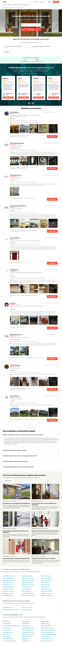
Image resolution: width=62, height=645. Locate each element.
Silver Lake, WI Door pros (27, 582)
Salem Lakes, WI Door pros (28, 595)
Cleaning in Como (26, 623)
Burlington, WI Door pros (8, 586)
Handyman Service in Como (28, 634)
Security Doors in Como (27, 607)
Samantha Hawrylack (37, 528)
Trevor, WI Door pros (45, 584)
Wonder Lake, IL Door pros (28, 578)
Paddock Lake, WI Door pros (28, 593)
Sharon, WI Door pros (26, 591)
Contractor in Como (45, 636)
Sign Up (56, 1)
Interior (4, 4)
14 (36, 425)
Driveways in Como (26, 641)
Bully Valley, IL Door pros (27, 580)
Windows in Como (26, 621)
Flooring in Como (25, 625)
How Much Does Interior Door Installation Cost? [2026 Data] (44, 504)
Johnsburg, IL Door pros (46, 595)
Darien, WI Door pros (45, 582)
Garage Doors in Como (27, 609)
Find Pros (31, 29)
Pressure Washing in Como (47, 632)
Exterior (8, 4)
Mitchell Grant (6, 528)
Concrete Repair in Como (8, 638)
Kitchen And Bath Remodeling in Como (11, 625)
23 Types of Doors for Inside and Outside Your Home (45, 531)
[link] (4, 94)
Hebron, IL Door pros (7, 584)
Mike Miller (34, 501)
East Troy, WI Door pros (46, 580)
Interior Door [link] (11, 7)
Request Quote (52, 136)
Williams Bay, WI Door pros (9, 580)
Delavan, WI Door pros (27, 586)
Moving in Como (25, 638)
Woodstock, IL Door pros (46, 589)
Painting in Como (44, 621)
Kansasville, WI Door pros (46, 591)
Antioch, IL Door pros (45, 586)
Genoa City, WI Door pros (8, 578)
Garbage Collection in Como (28, 632)
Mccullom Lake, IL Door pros (47, 593)
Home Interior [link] (5, 7)
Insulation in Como (45, 623)
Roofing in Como (6, 621)
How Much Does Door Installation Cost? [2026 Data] (16, 503)
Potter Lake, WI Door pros (46, 578)
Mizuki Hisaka (6, 556)
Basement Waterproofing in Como (48, 634)
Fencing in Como (6, 636)
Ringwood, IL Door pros (27, 576)
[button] (14, 128)
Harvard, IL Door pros (26, 589)
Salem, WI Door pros (45, 576)
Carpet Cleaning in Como (46, 638)
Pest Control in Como (26, 636)
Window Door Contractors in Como (10, 609)
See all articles (8, 480)
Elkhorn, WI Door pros (8, 595)
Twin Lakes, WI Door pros (8, 591)
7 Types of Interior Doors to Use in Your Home (43, 558)
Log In (49, 1)
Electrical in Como (7, 630)
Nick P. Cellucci (6, 501)
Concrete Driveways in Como (47, 628)
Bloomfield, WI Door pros (8, 576)
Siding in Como (6, 634)
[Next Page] (39, 425)
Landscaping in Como (7, 632)
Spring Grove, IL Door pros (28, 584)
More (20, 4)
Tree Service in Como (7, 628)
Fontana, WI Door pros (8, 582)
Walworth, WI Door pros (8, 589)
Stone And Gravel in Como (46, 641)
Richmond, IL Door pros (8, 593)
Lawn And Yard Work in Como (9, 641)
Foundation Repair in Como (28, 628)
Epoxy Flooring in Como (46, 625)
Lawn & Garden (15, 4)
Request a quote (8, 97)
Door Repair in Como (7, 607)
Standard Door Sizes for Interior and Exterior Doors (16, 558)
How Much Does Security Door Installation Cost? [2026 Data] (15, 531)
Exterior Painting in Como (27, 630)
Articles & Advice (25, 4)
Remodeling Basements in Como (48, 630)
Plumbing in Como (7, 623)
